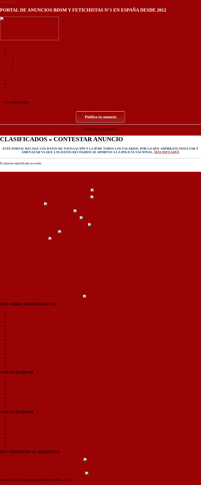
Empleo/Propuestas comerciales (152, 102)
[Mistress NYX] (100, 289)
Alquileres (35, 102)
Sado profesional (184, 102)
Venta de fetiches (100, 106)
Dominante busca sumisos (115, 102)
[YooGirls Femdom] (100, 224)
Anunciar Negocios (56, 102)
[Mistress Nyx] (100, 190)
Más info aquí (166, 152)
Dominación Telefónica (137, 106)
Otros (116, 106)
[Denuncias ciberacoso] (100, 473)
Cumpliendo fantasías (83, 102)
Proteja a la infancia (100, 466)
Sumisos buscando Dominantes (68, 106)
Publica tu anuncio (100, 117)
